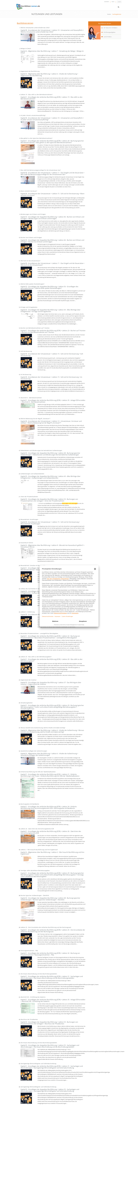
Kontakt (106, 1)
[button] (118, 7)
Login (119, 1)
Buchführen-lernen (25, 23)
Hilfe (113, 1)
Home (109, 14)
